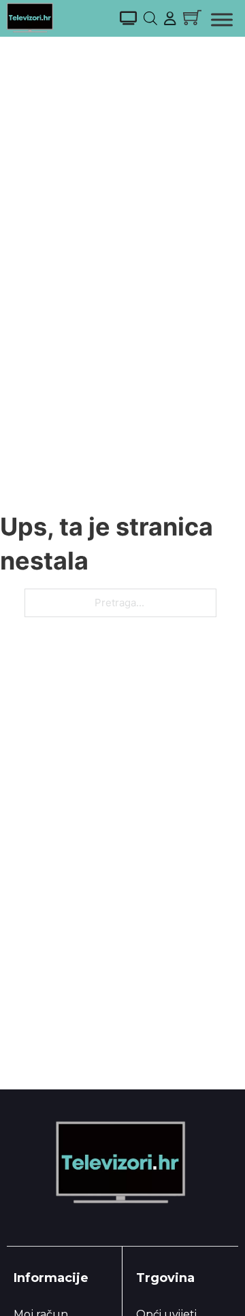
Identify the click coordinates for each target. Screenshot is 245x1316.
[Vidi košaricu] (192, 17)
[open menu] (221, 19)
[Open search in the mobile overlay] (150, 18)
